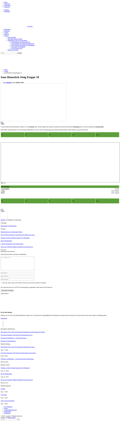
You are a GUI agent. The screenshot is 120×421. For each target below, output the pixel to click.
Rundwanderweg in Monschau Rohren (11, 232)
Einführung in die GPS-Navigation (17, 40)
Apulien (3, 389)
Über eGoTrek (12, 37)
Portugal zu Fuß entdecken (8, 341)
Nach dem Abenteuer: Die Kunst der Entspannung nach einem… (19, 353)
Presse (6, 408)
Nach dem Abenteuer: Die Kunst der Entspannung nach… (17, 335)
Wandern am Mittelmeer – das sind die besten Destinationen (17, 359)
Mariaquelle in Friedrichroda (9, 226)
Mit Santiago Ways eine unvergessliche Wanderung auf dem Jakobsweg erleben (23, 332)
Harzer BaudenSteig (6, 374)
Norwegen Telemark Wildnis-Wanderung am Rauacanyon (17, 380)
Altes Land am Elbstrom (7, 400)
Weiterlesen (4, 318)
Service (6, 35)
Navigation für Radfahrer (18, 47)
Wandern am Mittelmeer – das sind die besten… (14, 338)
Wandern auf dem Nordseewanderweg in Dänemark (15, 368)
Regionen (7, 31)
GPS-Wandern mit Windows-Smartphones (23, 45)
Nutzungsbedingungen (10, 410)
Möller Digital (11, 417)
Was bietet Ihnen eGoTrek (15, 39)
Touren (6, 32)
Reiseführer (7, 29)
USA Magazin (8, 406)
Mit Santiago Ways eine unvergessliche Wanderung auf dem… (18, 347)
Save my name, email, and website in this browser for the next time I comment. (24, 283)
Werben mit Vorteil (13, 50)
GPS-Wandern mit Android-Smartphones (22, 43)
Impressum (7, 413)
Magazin (6, 34)
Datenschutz (7, 411)
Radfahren (7, 11)
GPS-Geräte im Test (16, 48)
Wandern (6, 10)
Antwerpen (4, 395)
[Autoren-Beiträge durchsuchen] (4, 218)
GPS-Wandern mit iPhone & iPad (20, 42)
